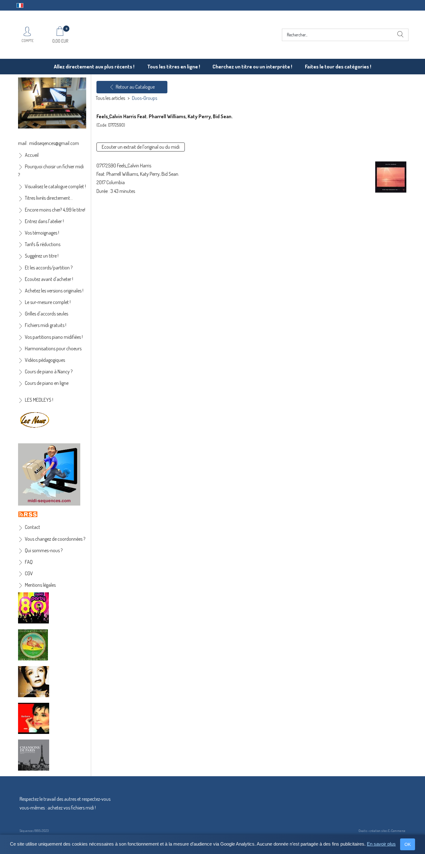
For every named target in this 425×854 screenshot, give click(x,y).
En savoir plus (381, 844)
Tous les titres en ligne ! (173, 66)
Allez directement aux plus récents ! (94, 66)
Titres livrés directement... (49, 198)
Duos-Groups (144, 98)
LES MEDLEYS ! (39, 400)
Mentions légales (40, 585)
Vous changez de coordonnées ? (55, 539)
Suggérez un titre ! (41, 256)
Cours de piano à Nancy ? (48, 371)
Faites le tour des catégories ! (338, 66)
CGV (29, 573)
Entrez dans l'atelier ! (44, 221)
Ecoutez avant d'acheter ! (49, 279)
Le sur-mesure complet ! (48, 302)
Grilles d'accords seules (46, 313)
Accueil (32, 155)
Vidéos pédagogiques (45, 360)
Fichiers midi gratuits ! (45, 325)
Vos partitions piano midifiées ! (54, 337)
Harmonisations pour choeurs (53, 348)
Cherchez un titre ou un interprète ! (252, 66)
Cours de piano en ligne (46, 383)
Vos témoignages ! (42, 233)
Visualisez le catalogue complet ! (55, 186)
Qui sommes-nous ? (44, 550)
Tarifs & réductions (42, 244)
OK (407, 844)
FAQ (29, 562)
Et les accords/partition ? (48, 267)
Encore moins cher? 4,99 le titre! (55, 210)
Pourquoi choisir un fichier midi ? (51, 170)
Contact (32, 527)
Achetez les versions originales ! (54, 290)
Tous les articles (110, 98)
